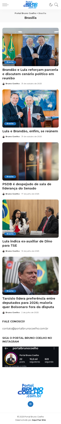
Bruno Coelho (13, 84)
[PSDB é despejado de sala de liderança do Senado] (30, 161)
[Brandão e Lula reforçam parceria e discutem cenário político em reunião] (30, 47)
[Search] (55, 4)
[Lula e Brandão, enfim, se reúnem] (30, 108)
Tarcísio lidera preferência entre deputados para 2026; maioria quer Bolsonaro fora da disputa (28, 303)
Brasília (10, 62)
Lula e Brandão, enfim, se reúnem (30, 131)
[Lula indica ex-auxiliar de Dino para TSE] (30, 219)
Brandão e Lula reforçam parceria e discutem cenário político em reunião (30, 74)
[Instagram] (30, 404)
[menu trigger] (6, 4)
